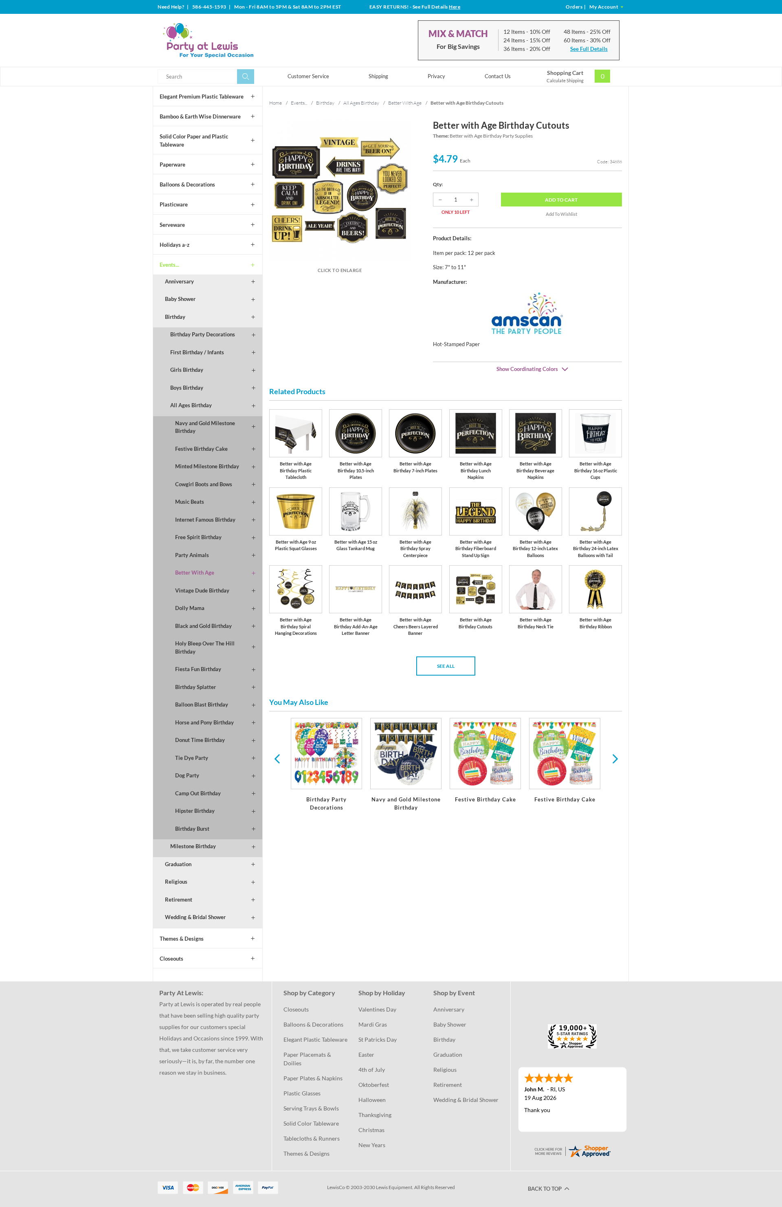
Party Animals (192, 555)
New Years (371, 1144)
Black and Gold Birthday (203, 626)
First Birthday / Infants (197, 352)
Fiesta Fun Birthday (198, 669)
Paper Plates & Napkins (313, 1078)
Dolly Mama (189, 608)
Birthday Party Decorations (202, 334)
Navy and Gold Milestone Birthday (205, 427)
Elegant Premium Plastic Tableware (202, 96)
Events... (169, 264)
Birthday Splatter (195, 687)
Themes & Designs (182, 938)
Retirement (178, 899)
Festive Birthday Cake (201, 448)
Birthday (175, 317)
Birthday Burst (192, 828)
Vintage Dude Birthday (202, 590)
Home (275, 103)
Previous (277, 758)
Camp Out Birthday (198, 793)
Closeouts (171, 958)
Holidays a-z (174, 244)
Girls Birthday (186, 369)
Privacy (436, 76)
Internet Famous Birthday (205, 519)
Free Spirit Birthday (198, 537)
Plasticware (174, 204)
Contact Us (498, 76)
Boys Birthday (186, 387)
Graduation (178, 864)
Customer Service (308, 76)
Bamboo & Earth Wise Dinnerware (200, 116)
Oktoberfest (373, 1084)
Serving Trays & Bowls (311, 1108)
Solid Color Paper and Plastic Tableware (194, 140)
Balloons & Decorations (187, 184)
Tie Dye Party (191, 758)
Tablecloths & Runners (311, 1138)
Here (454, 7)
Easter (366, 1054)
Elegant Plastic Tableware (315, 1039)
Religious (176, 881)
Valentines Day (377, 1009)
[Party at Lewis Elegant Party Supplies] (228, 40)
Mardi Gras (372, 1024)
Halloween (372, 1099)
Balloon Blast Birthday (201, 704)
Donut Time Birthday (200, 740)
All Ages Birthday (191, 405)
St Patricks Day (377, 1039)
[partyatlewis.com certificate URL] (572, 1150)
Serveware (172, 225)
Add (561, 200)
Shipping (378, 76)
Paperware (172, 164)
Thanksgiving (374, 1114)
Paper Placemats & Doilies (307, 1059)
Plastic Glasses (302, 1093)
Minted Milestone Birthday (207, 466)
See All (446, 666)
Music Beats (189, 501)
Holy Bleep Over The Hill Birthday (205, 647)
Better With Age (194, 572)
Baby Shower (180, 299)
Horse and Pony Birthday (204, 722)
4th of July (371, 1069)
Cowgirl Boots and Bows (203, 484)
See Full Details (589, 49)
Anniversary (179, 281)
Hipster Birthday (195, 811)
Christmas (371, 1129)
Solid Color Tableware (311, 1123)
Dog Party (187, 775)
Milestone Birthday (193, 846)
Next (614, 758)
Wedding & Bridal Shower (195, 917)
